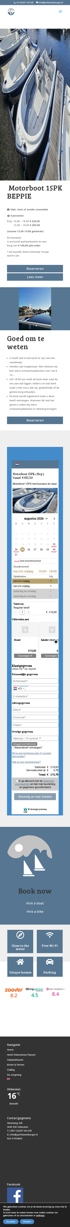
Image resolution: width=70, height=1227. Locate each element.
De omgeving (14, 1074)
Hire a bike (35, 911)
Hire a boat (35, 903)
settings (40, 1215)
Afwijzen (27, 1221)
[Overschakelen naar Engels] (21, 1079)
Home (10, 1049)
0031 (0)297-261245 (21, 1130)
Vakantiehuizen (15, 1059)
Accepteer (10, 1221)
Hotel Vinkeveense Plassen (21, 1054)
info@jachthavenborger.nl (24, 1134)
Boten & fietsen (15, 1064)
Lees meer (35, 277)
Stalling (11, 1069)
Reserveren (35, 268)
